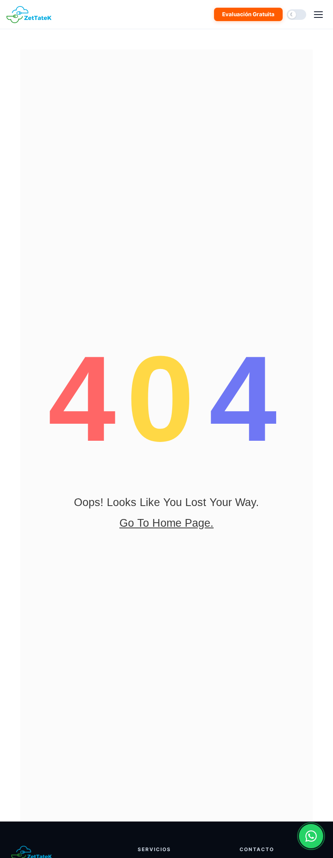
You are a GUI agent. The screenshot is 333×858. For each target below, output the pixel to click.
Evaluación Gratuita (248, 14)
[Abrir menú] (318, 14)
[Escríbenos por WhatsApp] (311, 836)
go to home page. (166, 523)
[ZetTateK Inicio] (30, 14)
